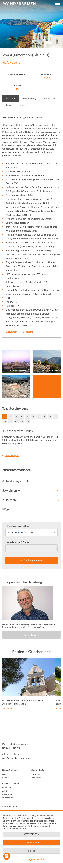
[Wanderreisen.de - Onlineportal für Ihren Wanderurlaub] (31, 736)
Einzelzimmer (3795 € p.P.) (19, 542)
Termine (22, 104)
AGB (4, 791)
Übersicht (10, 98)
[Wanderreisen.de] (19, 3)
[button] (57, 4)
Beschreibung (29, 98)
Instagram (36, 777)
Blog (4, 774)
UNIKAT (14, 806)
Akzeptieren (31, 842)
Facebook (36, 774)
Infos (8, 104)
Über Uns (6, 787)
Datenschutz (8, 794)
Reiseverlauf (50, 98)
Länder (5, 777)
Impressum (7, 797)
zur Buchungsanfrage (31, 560)
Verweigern (31, 834)
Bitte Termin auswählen (18, 526)
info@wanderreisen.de (16, 758)
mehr (31, 850)
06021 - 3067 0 (11, 748)
